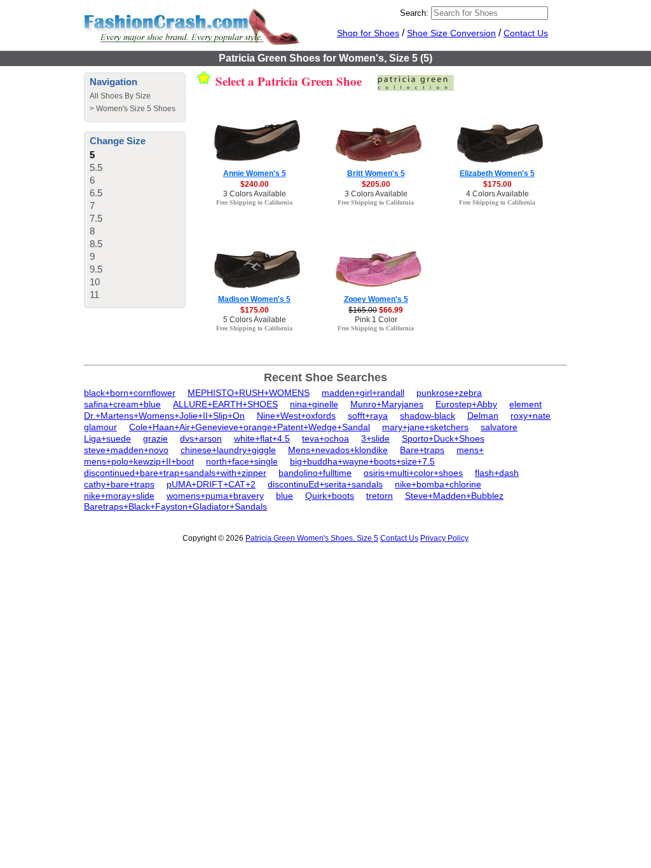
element (525, 404)
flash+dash (497, 473)
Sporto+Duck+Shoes (443, 438)
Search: (414, 13)
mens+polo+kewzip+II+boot (139, 461)
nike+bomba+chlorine (438, 484)
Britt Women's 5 (376, 173)
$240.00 (254, 184)
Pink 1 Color (376, 319)
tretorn (379, 496)
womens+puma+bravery (215, 496)
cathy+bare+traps (119, 484)
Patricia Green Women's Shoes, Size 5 (311, 538)
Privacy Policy (444, 538)
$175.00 (497, 184)
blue (284, 496)
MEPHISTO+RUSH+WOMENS (249, 393)
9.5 (96, 269)
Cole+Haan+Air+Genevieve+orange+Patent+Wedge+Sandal (249, 427)
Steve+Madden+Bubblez (454, 496)
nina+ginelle (314, 404)
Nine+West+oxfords (296, 415)
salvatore (499, 427)
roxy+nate (531, 415)
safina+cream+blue (122, 404)
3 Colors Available (254, 193)
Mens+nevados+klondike (338, 450)
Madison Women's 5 (254, 299)
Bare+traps (422, 450)
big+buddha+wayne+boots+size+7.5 (362, 461)
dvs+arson (201, 438)
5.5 (96, 167)
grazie (155, 438)
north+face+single (242, 461)
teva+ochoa (325, 438)
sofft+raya (368, 415)
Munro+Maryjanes (386, 404)
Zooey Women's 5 (376, 299)
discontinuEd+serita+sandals (325, 484)
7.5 (96, 218)
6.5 (96, 192)
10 (95, 281)
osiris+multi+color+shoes (413, 473)
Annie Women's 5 (254, 173)
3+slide (375, 438)
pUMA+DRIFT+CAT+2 (211, 484)
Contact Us (526, 33)
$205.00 (376, 184)
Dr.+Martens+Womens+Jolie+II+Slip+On (164, 415)
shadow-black (427, 415)
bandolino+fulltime (315, 473)
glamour (100, 427)
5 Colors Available (254, 319)
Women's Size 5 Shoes (135, 108)
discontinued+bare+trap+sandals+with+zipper (175, 473)
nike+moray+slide (119, 496)
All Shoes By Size (120, 96)
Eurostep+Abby (466, 404)
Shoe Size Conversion (451, 33)
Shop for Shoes (368, 33)
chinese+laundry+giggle (228, 450)
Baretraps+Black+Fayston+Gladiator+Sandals (175, 506)
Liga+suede (107, 438)
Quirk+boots (329, 496)
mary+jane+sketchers (425, 427)
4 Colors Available (497, 193)
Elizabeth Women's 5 (497, 173)
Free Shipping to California (254, 202)
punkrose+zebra (449, 393)
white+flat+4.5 (262, 438)
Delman (482, 415)
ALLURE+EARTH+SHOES (225, 404)
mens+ (470, 450)
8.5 (96, 243)
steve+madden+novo (126, 450)
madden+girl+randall (363, 393)
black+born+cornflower (129, 393)
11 (94, 294)
